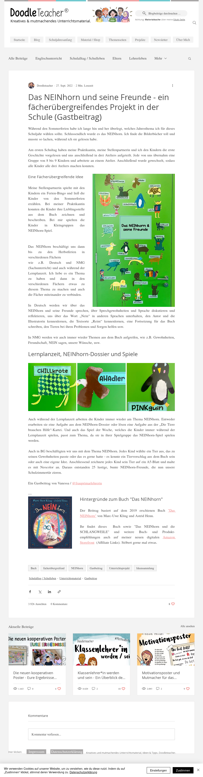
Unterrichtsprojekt (119, 568)
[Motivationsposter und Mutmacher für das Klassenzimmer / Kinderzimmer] (165, 649)
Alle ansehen (187, 626)
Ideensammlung (145, 568)
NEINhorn (77, 568)
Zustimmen (183, 770)
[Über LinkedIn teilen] (49, 592)
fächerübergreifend (53, 568)
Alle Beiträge (18, 58)
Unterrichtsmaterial (70, 578)
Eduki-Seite (179, 19)
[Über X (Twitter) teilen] (40, 592)
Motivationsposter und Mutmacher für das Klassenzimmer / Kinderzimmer (161, 675)
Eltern (117, 58)
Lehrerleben (138, 58)
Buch (33, 568)
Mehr (158, 58)
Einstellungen (158, 770)
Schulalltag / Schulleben (87, 58)
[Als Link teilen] (59, 592)
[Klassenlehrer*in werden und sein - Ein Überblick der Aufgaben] (101, 649)
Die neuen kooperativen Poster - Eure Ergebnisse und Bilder (33, 675)
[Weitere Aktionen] (172, 85)
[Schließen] (198, 770)
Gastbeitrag (96, 568)
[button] (190, 58)
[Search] (194, 23)
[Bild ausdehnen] (52, 387)
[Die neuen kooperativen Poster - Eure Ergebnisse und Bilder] (37, 649)
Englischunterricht (48, 58)
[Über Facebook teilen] (30, 592)
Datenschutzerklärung (83, 772)
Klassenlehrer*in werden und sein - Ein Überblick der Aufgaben (101, 675)
